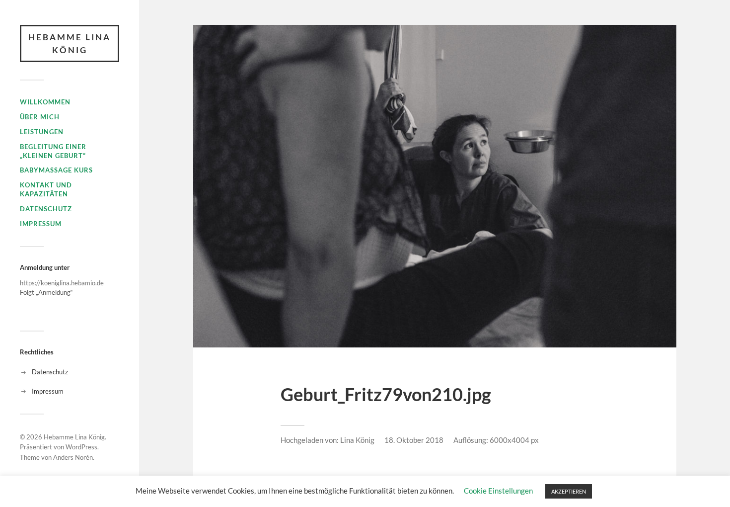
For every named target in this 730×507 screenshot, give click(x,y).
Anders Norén (73, 457)
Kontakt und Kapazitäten (46, 189)
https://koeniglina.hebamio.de (62, 283)
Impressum (41, 224)
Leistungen (42, 132)
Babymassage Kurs (56, 170)
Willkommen (45, 102)
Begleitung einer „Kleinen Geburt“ (53, 151)
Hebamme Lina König (69, 43)
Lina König (357, 439)
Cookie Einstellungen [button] (498, 490)
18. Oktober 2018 (413, 439)
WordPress (81, 447)
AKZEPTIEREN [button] (568, 491)
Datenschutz (46, 209)
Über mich (40, 117)
